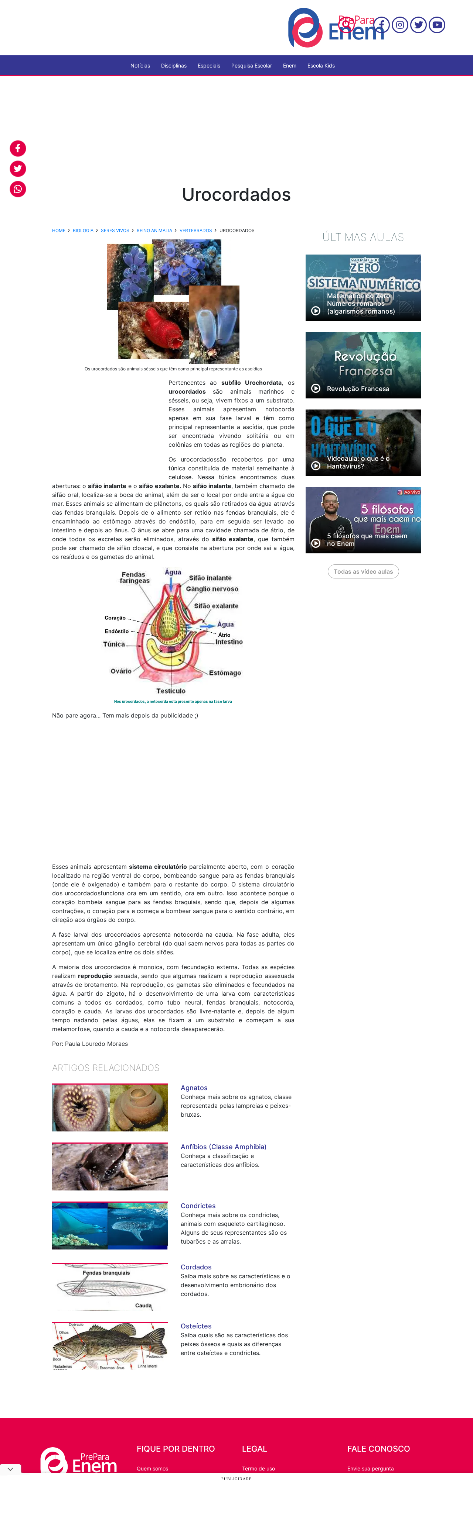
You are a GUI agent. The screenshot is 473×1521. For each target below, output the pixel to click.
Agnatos (194, 1088)
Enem (289, 65)
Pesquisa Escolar (251, 65)
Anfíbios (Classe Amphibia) (224, 1147)
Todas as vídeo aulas (363, 571)
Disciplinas (174, 65)
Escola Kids (321, 65)
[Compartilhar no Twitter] (18, 168)
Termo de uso (258, 1468)
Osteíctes (196, 1326)
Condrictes (198, 1206)
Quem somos (152, 1468)
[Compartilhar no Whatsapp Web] (18, 189)
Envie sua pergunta (370, 1468)
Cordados (196, 1267)
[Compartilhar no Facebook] (18, 148)
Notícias (140, 65)
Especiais (209, 65)
